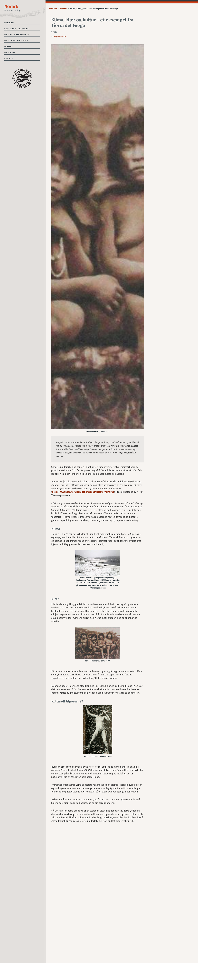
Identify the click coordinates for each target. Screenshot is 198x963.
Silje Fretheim (60, 36)
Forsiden (9, 23)
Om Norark (9, 53)
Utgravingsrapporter (16, 41)
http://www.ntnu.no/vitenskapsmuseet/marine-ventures (83, 492)
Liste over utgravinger (16, 35)
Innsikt (8, 47)
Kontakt (8, 59)
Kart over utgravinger (16, 29)
